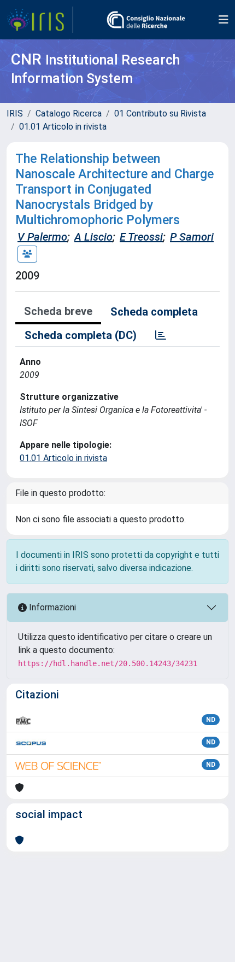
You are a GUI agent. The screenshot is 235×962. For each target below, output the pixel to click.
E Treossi (141, 236)
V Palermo (42, 236)
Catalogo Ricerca (69, 113)
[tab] (160, 335)
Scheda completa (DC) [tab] (81, 335)
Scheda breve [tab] (58, 311)
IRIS (15, 113)
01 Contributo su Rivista (160, 113)
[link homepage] (40, 20)
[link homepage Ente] (146, 20)
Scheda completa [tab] (154, 311)
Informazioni (51, 607)
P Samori (192, 236)
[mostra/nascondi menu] (223, 19)
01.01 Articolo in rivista (63, 126)
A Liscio (93, 236)
